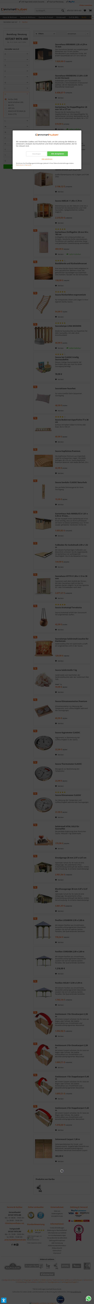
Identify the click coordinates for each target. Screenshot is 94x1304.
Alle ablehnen (47, 159)
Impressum (28, 165)
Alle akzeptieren (57, 154)
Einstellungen (36, 154)
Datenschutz (19, 165)
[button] (3, 1300)
